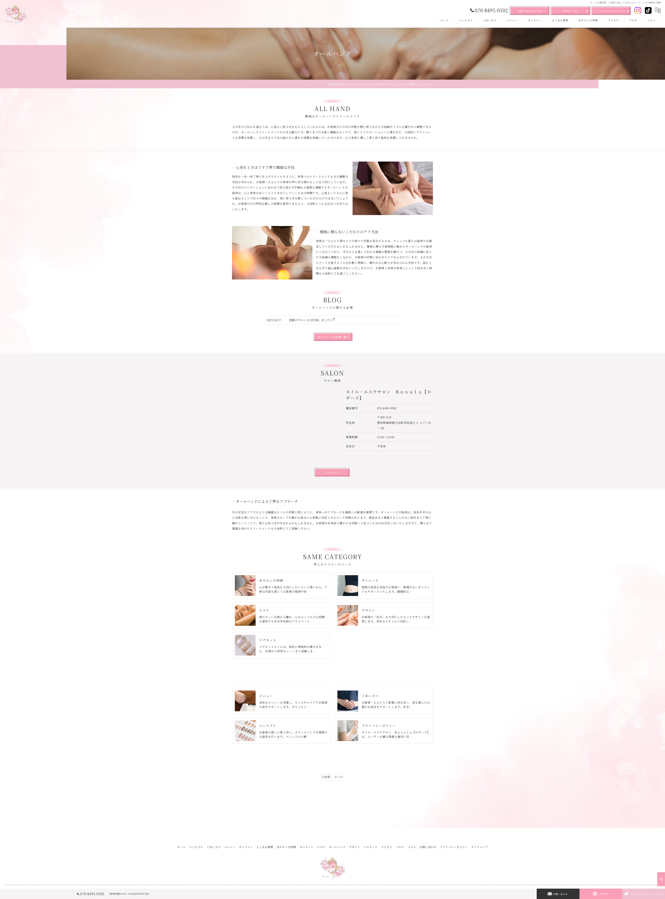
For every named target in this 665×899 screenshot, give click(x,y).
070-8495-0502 (387, 408)
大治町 (326, 777)
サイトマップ (479, 847)
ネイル (338, 777)
